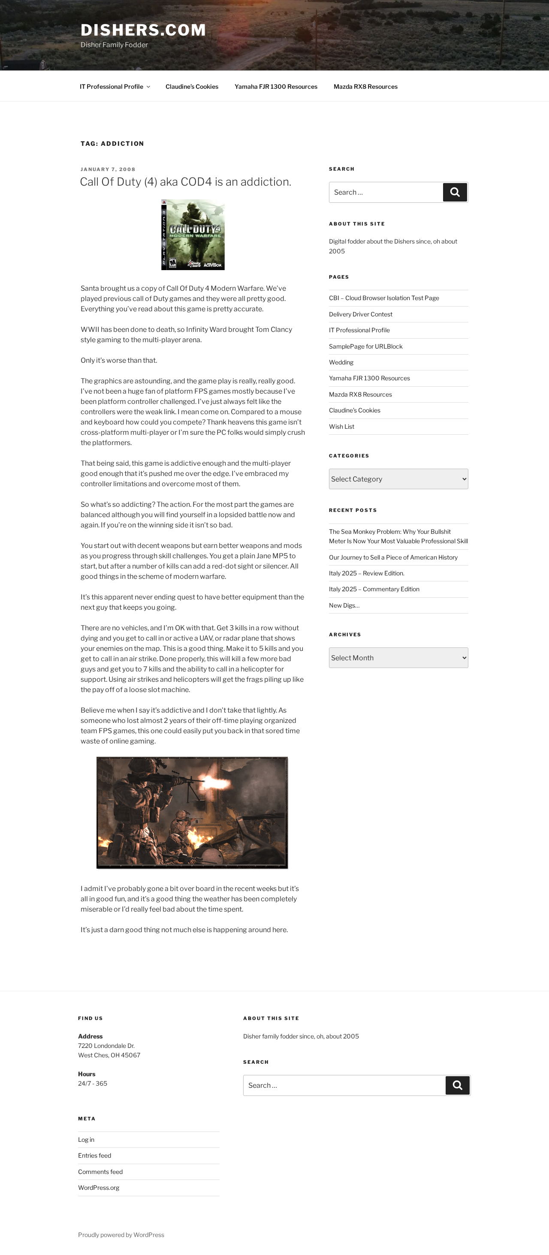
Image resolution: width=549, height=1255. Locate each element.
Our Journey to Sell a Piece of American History (393, 557)
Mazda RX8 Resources (366, 86)
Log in (86, 1139)
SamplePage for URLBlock (366, 346)
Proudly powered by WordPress (121, 1234)
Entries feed (94, 1155)
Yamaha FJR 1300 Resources (276, 86)
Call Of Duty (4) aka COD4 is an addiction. (185, 181)
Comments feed (100, 1171)
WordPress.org (98, 1187)
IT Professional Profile (111, 86)
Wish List (341, 426)
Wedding (341, 362)
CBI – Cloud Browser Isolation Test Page (384, 297)
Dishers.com (144, 30)
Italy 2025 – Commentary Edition (374, 589)
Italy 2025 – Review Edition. (366, 573)
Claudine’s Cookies (192, 86)
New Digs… (344, 605)
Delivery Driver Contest (360, 314)
